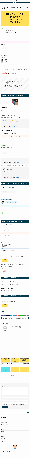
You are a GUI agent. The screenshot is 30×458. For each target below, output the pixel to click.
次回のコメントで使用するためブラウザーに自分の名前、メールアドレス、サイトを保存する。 (14, 404)
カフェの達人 (15, 0)
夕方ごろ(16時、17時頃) (7, 84)
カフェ (2, 311)
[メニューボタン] (1, 1)
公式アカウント (17, 165)
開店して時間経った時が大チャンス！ (9, 83)
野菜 (2, 441)
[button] (3, 315)
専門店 (3, 436)
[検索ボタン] (29, 1)
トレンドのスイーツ (4, 431)
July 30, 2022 (17, 177)
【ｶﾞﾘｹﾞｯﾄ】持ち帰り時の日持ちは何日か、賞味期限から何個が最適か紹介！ (17, 260)
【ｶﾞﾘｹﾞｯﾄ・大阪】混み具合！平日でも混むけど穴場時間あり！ (12, 81)
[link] (10, 328)
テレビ (3, 429)
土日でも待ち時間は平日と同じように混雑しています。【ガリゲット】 (13, 85)
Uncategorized (4, 417)
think (5, 330)
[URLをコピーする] (26, 315)
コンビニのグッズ (4, 422)
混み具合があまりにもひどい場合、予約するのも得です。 (11, 86)
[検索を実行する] (28, 412)
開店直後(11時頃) (7, 82)
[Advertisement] (15, 343)
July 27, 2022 (15, 126)
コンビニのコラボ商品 (5, 424)
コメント (3, 386)
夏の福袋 (3, 434)
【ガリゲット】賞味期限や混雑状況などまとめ (14, 73)
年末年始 (3, 438)
